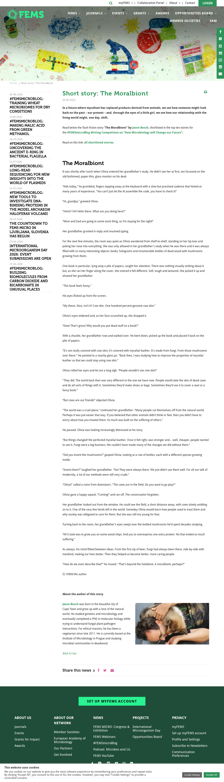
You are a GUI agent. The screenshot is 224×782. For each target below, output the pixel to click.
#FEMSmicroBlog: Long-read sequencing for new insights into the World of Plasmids (30, 174)
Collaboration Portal (151, 3)
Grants (140, 13)
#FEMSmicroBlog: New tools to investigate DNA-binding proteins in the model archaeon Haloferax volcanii (30, 203)
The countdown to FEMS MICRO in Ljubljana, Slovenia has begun (29, 229)
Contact (190, 3)
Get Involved (63, 754)
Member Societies (185, 21)
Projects (141, 718)
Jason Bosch (140, 127)
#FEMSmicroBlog (105, 743)
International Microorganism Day (146, 728)
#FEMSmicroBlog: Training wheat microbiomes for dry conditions (30, 105)
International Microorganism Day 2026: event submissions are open (31, 252)
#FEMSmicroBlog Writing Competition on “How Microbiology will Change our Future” (124, 132)
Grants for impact (27, 739)
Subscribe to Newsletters (189, 745)
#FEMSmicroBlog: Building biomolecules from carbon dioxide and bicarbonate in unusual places (29, 278)
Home (13, 83)
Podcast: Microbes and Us (111, 749)
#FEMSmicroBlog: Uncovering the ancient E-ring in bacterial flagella (28, 150)
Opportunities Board (147, 737)
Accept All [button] (211, 774)
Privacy (179, 718)
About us (23, 718)
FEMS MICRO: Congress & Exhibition (111, 728)
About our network (64, 720)
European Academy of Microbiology (70, 740)
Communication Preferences (183, 753)
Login (207, 3)
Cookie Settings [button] (192, 775)
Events (118, 13)
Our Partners (63, 748)
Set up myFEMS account (112, 701)
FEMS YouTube (103, 755)
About (173, 3)
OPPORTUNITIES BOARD (194, 13)
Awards (162, 13)
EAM (213, 21)
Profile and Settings (186, 739)
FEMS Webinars (104, 737)
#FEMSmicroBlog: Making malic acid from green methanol (27, 127)
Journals (94, 13)
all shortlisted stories (98, 142)
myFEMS (124, 3)
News (72, 13)
